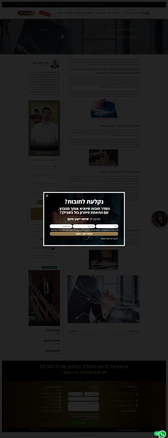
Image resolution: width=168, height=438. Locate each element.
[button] (47, 196)
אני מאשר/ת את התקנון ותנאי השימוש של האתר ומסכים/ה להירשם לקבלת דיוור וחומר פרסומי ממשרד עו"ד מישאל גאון (84, 230)
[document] (84, 219)
